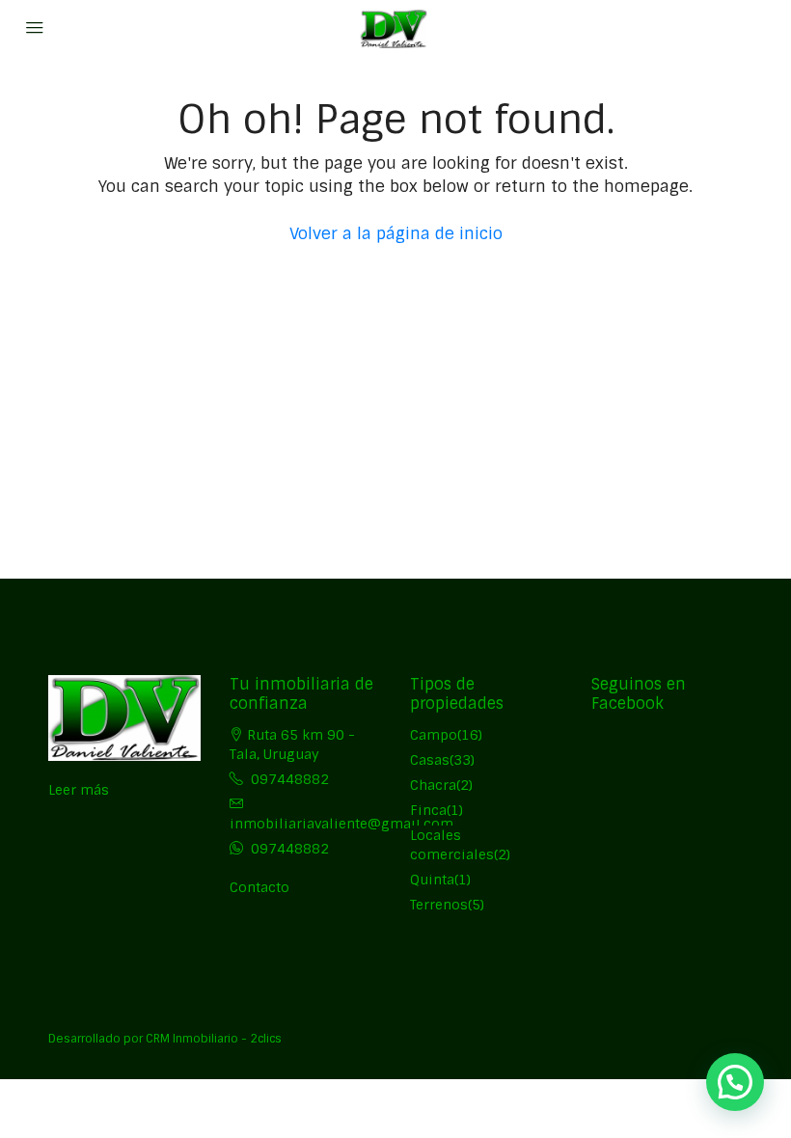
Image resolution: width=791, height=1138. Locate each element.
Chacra (433, 785)
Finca (428, 810)
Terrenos (439, 904)
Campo (433, 735)
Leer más (78, 790)
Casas (430, 760)
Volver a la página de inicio (396, 233)
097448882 (290, 779)
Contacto (259, 887)
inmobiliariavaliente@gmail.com (341, 823)
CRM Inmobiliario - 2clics (214, 1038)
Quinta (432, 879)
